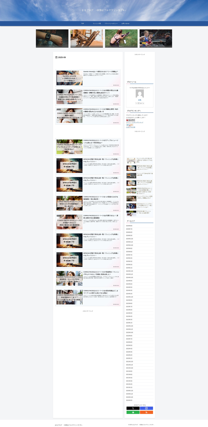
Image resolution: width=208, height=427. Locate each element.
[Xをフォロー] (136, 103)
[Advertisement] (87, 64)
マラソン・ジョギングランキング (134, 122)
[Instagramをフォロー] (139, 103)
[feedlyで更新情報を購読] (141, 103)
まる (139, 100)
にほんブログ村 (130, 127)
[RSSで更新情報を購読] (143, 103)
